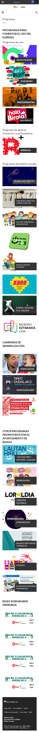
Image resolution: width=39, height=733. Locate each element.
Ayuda (26, 708)
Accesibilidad (17, 708)
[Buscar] (36, 12)
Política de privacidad (11, 712)
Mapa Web (7, 708)
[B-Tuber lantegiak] (19, 123)
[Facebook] (32, 1)
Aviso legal (23, 712)
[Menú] (2, 12)
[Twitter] (35, 2)
